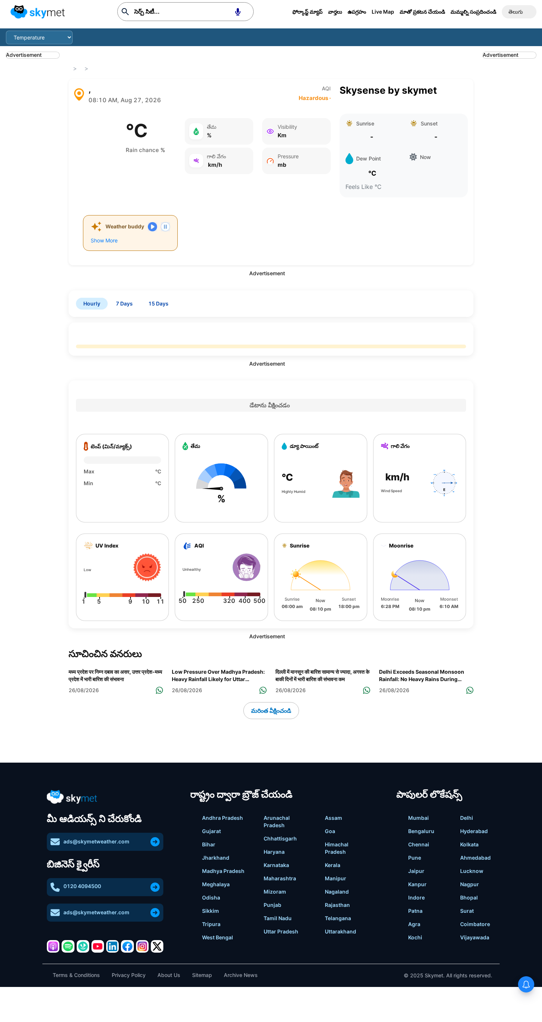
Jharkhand (215, 857)
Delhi (466, 818)
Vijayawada (474, 937)
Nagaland (337, 891)
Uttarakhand (340, 931)
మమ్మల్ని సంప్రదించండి (473, 11)
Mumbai (418, 818)
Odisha (211, 897)
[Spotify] (68, 946)
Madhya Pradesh (223, 871)
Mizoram (275, 891)
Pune (414, 857)
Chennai (418, 844)
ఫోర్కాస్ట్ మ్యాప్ (307, 11)
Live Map (383, 11)
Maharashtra (280, 878)
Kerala (332, 865)
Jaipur (416, 871)
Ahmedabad (475, 857)
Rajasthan (337, 905)
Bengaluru (421, 831)
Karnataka (276, 865)
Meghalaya (216, 884)
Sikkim (210, 911)
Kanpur (417, 884)
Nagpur (469, 884)
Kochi (415, 937)
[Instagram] (142, 946)
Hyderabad (474, 831)
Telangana (338, 918)
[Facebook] (127, 946)
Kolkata (469, 844)
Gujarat (211, 831)
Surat (467, 911)
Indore (416, 897)
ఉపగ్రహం (357, 11)
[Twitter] (157, 946)
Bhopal (469, 897)
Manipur (335, 878)
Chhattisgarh (280, 838)
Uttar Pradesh (281, 931)
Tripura (211, 924)
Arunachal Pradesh (277, 821)
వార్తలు (335, 11)
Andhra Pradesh (222, 818)
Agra (414, 924)
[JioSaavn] (83, 946)
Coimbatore (475, 924)
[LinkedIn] (112, 946)
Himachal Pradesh (336, 848)
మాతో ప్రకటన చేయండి (422, 11)
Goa (330, 831)
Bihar (208, 844)
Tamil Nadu (278, 918)
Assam (333, 818)
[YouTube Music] (97, 946)
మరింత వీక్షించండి (271, 710)
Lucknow (471, 871)
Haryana (274, 852)
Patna (415, 911)
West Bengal (217, 937)
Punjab (272, 905)
